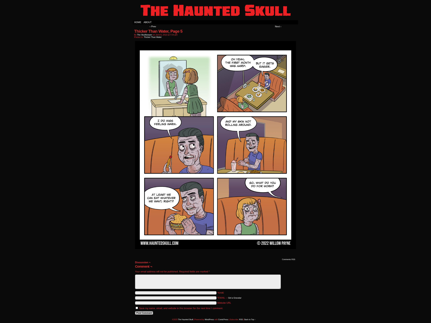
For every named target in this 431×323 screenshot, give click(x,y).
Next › (278, 26)
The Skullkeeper (144, 35)
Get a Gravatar (234, 298)
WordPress (209, 319)
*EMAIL (229, 297)
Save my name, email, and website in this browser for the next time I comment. (181, 308)
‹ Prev (153, 26)
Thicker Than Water (153, 37)
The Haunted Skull (215, 11)
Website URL (224, 302)
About (148, 22)
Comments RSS (288, 259)
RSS (241, 319)
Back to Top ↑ (250, 319)
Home (137, 22)
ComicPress (223, 319)
